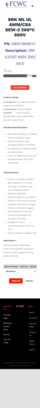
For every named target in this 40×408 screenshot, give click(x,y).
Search (32, 349)
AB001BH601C (11, 271)
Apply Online (32, 342)
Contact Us (32, 334)
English (16, 281)
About (31, 312)
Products (32, 318)
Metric (29, 281)
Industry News (32, 325)
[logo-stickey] (16, 4)
